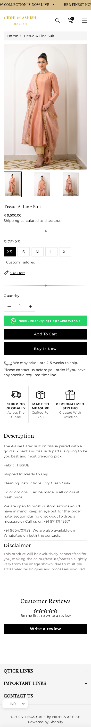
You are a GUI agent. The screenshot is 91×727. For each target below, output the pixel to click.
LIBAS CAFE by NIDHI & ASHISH (53, 717)
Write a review (45, 628)
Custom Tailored (20, 262)
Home (12, 36)
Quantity (12, 296)
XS (9, 251)
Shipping (11, 220)
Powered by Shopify (45, 722)
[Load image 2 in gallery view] (41, 184)
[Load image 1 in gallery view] (12, 184)
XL (65, 251)
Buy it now (45, 349)
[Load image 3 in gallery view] (71, 184)
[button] (57, 20)
